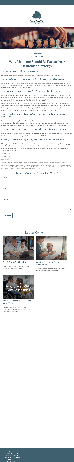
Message (6, 199)
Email (5, 188)
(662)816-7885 (13, 455)
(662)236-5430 (13, 453)
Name (5, 177)
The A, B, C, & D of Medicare (15, 262)
